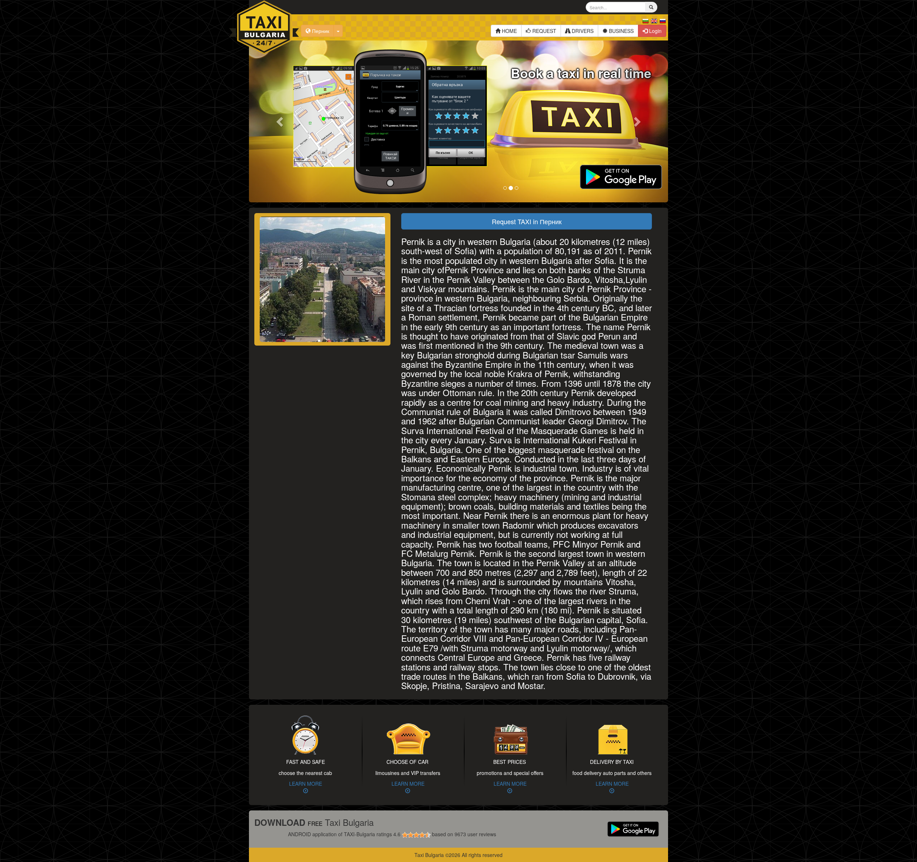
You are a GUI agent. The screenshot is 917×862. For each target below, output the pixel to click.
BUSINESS (621, 30)
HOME (508, 30)
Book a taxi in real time (581, 72)
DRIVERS (582, 30)
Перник (320, 30)
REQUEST (543, 30)
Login (655, 30)
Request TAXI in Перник (527, 221)
